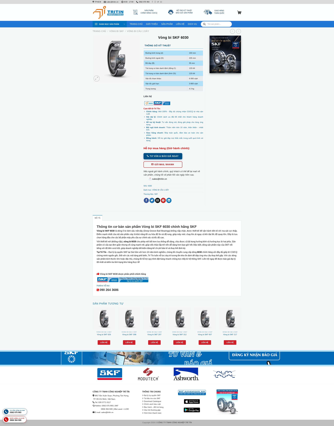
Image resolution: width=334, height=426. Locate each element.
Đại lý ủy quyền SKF (152, 395)
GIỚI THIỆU (152, 24)
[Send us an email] (161, 2)
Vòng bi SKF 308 (129, 334)
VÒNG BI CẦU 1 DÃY (138, 31)
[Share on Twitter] (151, 200)
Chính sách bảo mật (152, 404)
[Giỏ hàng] (239, 12)
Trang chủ (99, 31)
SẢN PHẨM (167, 24)
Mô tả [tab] (97, 218)
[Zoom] (97, 78)
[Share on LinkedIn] (168, 200)
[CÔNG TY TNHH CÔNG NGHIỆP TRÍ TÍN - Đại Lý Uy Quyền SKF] (109, 12)
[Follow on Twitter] (158, 2)
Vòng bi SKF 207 (154, 334)
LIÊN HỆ (180, 24)
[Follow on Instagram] (155, 2)
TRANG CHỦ (136, 24)
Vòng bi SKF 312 (180, 334)
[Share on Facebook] (146, 200)
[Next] (241, 328)
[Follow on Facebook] (152, 2)
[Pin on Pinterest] (163, 200)
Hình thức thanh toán (152, 413)
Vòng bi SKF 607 (205, 334)
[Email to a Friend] (157, 200)
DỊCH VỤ (192, 24)
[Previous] (93, 328)
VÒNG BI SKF (116, 31)
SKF (156, 194)
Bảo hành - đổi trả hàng (153, 407)
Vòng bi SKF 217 (230, 334)
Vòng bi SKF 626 (104, 334)
